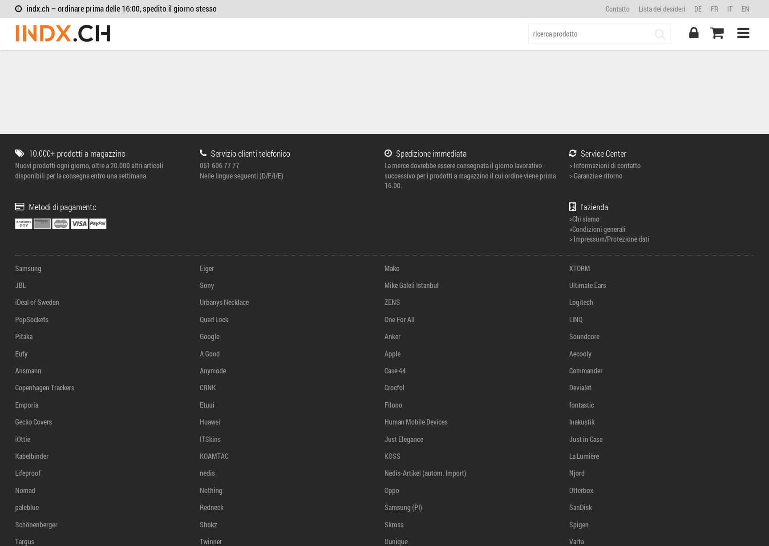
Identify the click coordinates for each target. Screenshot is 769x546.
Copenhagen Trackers (44, 387)
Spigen (579, 524)
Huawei (210, 421)
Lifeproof (27, 472)
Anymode (213, 370)
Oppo (391, 490)
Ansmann (28, 370)
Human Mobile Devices (416, 421)
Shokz (208, 524)
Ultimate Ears (587, 285)
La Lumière (584, 456)
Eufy (21, 353)
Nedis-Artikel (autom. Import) (425, 472)
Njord (577, 472)
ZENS (392, 302)
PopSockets (32, 319)
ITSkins (210, 439)
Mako (392, 268)
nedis (207, 472)
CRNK (208, 387)
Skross (394, 524)
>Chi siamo (584, 218)
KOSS (392, 456)
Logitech (581, 302)
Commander (586, 370)
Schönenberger (36, 524)
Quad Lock (214, 319)
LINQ (576, 319)
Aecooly (580, 353)
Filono (393, 404)
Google (209, 336)
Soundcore (584, 336)
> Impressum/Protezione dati (609, 238)
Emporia (26, 404)
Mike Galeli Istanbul (411, 285)
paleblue (27, 507)
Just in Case (586, 439)
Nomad (25, 490)
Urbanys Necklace (224, 302)
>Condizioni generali (597, 229)
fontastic (581, 404)
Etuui (207, 404)
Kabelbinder (32, 456)
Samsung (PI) (403, 507)
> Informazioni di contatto (605, 165)
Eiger (207, 268)
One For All (399, 319)
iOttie (22, 439)
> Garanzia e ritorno (596, 175)
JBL (20, 285)
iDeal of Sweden (37, 302)
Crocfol (394, 387)
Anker (392, 336)
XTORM (579, 268)
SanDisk (580, 507)
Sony (207, 285)
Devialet (580, 387)
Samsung (28, 268)
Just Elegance (403, 439)
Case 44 (395, 370)
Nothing (211, 490)
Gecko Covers (33, 421)
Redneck (211, 507)
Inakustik (582, 421)
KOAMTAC (214, 456)
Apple (392, 353)
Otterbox (581, 490)
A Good (210, 353)
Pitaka (23, 336)
